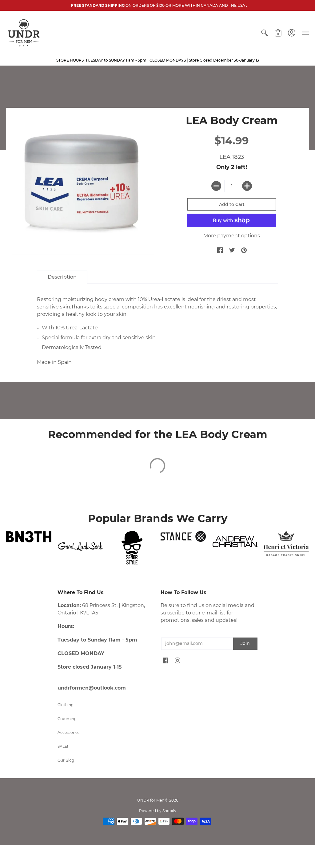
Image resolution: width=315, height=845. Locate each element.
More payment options (231, 236)
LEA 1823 (231, 157)
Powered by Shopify (157, 810)
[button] (264, 33)
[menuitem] (264, 33)
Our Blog (66, 760)
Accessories (68, 732)
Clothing (66, 704)
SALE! (63, 746)
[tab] (62, 277)
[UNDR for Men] (23, 33)
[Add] (247, 186)
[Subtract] (216, 186)
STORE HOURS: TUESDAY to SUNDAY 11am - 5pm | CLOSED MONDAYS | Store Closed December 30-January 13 (157, 60)
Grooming (67, 718)
